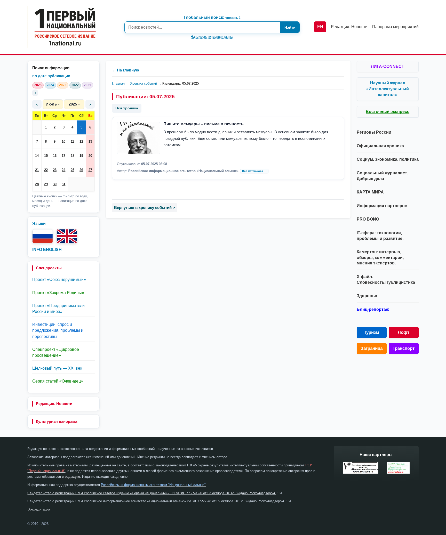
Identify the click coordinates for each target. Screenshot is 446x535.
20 (90, 156)
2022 (75, 85)
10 (63, 141)
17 (63, 156)
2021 (87, 85)
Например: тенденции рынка (212, 36)
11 (72, 141)
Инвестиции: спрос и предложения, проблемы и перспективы (57, 330)
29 (46, 184)
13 (90, 141)
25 (72, 170)
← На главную (125, 70)
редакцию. (73, 477)
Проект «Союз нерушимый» (59, 279)
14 (37, 156)
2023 (62, 85)
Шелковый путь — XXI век (57, 368)
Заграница (372, 348)
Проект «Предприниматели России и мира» (58, 308)
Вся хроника (126, 108)
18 (72, 156)
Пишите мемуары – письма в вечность (203, 124)
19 (81, 156)
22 (46, 170)
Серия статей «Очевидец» (57, 381)
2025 (38, 85)
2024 (50, 85)
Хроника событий (143, 83)
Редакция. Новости (54, 403)
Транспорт (404, 348)
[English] (67, 236)
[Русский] (42, 236)
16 (55, 156)
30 (55, 184)
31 (63, 184)
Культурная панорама (56, 421)
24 (63, 170)
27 (90, 170)
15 (46, 156)
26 (81, 170)
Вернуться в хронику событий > (144, 207)
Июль (51, 104)
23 (55, 170)
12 (81, 141)
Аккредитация (39, 509)
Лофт (403, 332)
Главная (118, 83)
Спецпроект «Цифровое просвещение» (55, 352)
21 (37, 170)
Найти (290, 27)
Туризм (371, 332)
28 (37, 184)
